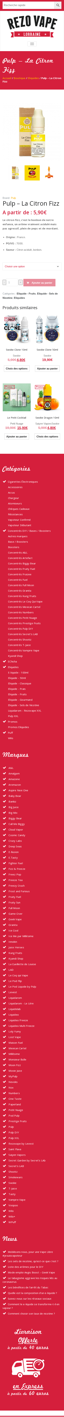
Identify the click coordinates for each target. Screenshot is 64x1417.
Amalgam (14, 773)
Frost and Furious (19, 891)
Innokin (12, 941)
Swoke (16, 355)
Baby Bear (14, 796)
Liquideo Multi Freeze (21, 1025)
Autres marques (17, 536)
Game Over (15, 913)
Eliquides (33, 78)
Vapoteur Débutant (19, 525)
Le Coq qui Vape (18, 975)
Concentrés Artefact (20, 558)
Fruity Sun (14, 902)
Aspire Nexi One (18, 790)
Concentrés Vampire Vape (23, 650)
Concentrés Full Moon (21, 585)
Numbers (14, 1093)
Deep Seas (15, 846)
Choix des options (16, 368)
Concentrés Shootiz (20, 639)
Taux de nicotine (12, 260)
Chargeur (13, 498)
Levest (12, 992)
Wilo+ (11, 1216)
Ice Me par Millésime (20, 936)
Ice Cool (13, 930)
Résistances (15, 514)
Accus (11, 492)
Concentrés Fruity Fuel (21, 569)
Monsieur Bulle (17, 1059)
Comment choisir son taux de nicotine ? (31, 1313)
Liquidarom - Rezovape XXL (24, 710)
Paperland (14, 1104)
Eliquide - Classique (19, 683)
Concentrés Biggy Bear (22, 563)
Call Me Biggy (16, 824)
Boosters (13, 547)
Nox (10, 1087)
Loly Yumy (14, 1031)
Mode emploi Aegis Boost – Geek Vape (31, 1272)
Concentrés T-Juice (19, 645)
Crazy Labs (15, 840)
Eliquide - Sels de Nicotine (23, 705)
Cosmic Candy (16, 835)
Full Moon (14, 908)
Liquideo (13, 1014)
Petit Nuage (16, 423)
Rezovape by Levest (21, 1143)
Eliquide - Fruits (26, 293)
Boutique (19, 78)
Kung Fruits (15, 953)
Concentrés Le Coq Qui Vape (25, 601)
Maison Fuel (15, 1042)
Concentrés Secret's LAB (23, 634)
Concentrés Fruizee (20, 574)
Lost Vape (14, 1037)
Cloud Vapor (15, 829)
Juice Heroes (16, 947)
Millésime (14, 1054)
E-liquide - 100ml (18, 672)
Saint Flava (14, 1149)
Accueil (7, 78)
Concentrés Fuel (17, 579)
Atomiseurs (15, 503)
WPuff (12, 1222)
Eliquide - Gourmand (20, 699)
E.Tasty (13, 857)
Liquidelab (14, 1009)
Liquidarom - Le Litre (21, 1003)
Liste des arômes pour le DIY (25, 1266)
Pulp (13, 197)
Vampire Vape (16, 1199)
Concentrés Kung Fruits (22, 596)
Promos (12, 721)
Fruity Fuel (14, 896)
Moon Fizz (14, 1065)
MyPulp (12, 1076)
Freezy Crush (16, 885)
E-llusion (13, 852)
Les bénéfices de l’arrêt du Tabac (28, 1287)
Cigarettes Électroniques (23, 481)
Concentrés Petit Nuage (22, 617)
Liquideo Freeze (18, 1020)
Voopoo (13, 1205)
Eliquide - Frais (17, 688)
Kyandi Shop (15, 656)
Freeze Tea (15, 880)
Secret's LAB (16, 1166)
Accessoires (15, 487)
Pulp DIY (13, 1132)
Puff (10, 732)
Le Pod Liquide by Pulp (22, 986)
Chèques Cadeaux (19, 509)
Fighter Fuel (15, 863)
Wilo (10, 738)
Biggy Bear (15, 818)
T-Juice (12, 1188)
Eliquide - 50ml (17, 678)
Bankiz (12, 801)
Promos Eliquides (18, 727)
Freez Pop (14, 874)
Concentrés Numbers (21, 612)
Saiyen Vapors (43, 423)
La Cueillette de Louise (22, 964)
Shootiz (13, 1171)
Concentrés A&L (17, 552)
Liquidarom (15, 997)
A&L (10, 768)
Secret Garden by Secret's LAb (27, 1160)
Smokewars (15, 1177)
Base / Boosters (18, 541)
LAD (10, 969)
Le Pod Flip (15, 981)
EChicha (12, 661)
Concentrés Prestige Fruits (24, 623)
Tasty (12, 1194)
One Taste (15, 1098)
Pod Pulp (13, 1115)
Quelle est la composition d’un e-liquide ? (32, 1293)
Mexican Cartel (17, 1048)
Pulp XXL (13, 716)
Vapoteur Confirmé (19, 519)
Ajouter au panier (42, 282)
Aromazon (14, 784)
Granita (12, 925)
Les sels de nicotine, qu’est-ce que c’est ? (33, 1261)
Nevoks (13, 1082)
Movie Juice (15, 1070)
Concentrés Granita (19, 590)
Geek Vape (15, 919)
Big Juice (13, 807)
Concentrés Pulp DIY (20, 628)
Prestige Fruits (17, 1121)
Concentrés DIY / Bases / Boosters (29, 530)
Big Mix (12, 812)
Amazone (14, 779)
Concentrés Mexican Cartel (24, 607)
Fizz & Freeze (16, 868)
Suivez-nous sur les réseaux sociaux (29, 1298)
